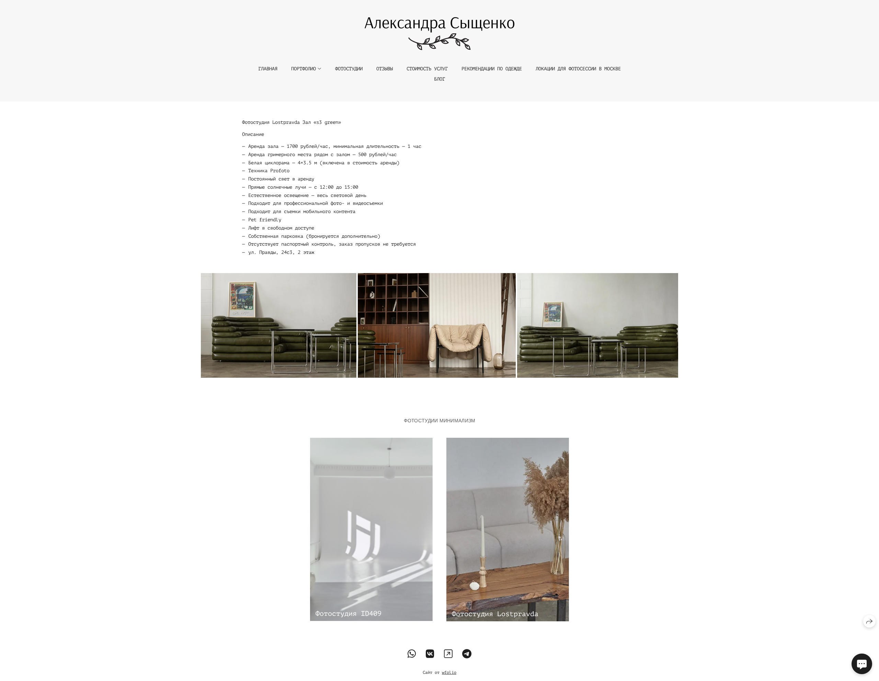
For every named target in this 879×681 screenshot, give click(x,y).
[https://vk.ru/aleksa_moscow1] (430, 654)
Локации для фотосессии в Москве (578, 68)
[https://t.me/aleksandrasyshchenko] (466, 654)
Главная (267, 68)
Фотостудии (349, 68)
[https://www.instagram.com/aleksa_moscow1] (448, 654)
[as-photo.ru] (439, 33)
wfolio (449, 672)
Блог (439, 79)
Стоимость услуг (427, 68)
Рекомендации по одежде (491, 68)
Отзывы (384, 68)
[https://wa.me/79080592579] (412, 654)
